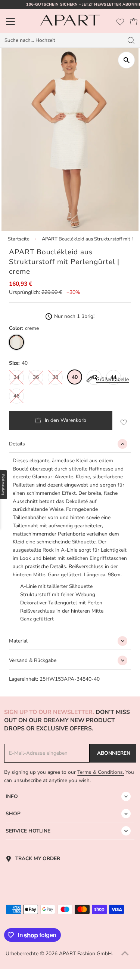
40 (75, 377)
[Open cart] (133, 22)
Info (12, 796)
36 (36, 377)
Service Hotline (28, 830)
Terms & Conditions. (100, 772)
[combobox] (61, 40)
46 (16, 395)
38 (55, 377)
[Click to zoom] (126, 60)
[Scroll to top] (125, 954)
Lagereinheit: (23, 679)
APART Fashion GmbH (85, 953)
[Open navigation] (18, 21)
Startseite (18, 239)
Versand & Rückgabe (32, 660)
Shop (13, 813)
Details (17, 443)
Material (18, 640)
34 (16, 377)
